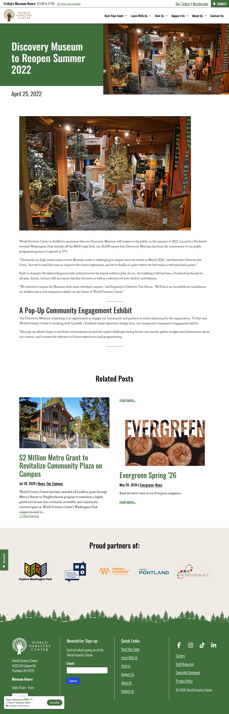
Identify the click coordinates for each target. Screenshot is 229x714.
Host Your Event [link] (114, 16)
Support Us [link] (178, 16)
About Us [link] (197, 16)
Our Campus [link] (55, 483)
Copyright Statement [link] (188, 672)
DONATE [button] (222, 3)
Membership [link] (200, 3)
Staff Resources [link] (185, 663)
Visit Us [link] (159, 16)
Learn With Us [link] (139, 16)
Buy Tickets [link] (183, 3)
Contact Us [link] (217, 16)
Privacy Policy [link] (184, 680)
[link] (18, 15)
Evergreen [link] (147, 484)
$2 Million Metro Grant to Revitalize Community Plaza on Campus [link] (60, 465)
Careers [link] (180, 655)
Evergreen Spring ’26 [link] (148, 475)
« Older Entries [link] (29, 516)
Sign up (73, 680)
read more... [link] (128, 399)
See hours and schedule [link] (68, 4)
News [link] (41, 483)
